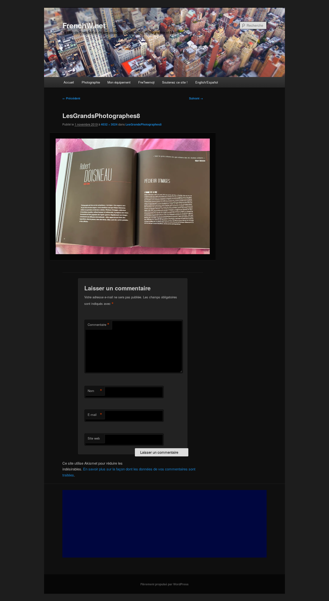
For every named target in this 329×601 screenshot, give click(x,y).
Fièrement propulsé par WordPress (164, 584)
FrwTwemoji (146, 82)
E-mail (95, 415)
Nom (95, 391)
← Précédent (71, 98)
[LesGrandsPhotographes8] (133, 196)
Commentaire (98, 324)
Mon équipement (119, 82)
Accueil (69, 82)
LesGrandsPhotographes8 (143, 124)
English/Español (206, 82)
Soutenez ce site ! (175, 82)
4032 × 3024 (109, 124)
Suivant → (196, 98)
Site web (94, 438)
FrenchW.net (83, 25)
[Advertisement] (164, 524)
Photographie (91, 82)
